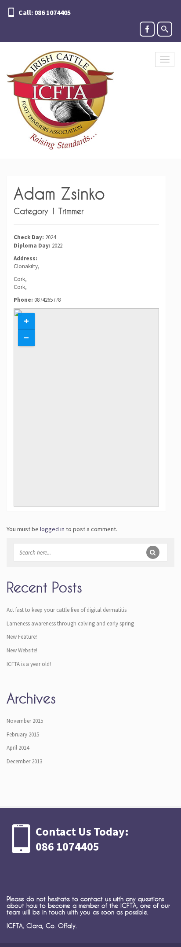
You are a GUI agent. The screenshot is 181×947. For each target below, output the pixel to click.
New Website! (22, 650)
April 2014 (18, 747)
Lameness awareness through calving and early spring (70, 623)
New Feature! (22, 636)
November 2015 (25, 721)
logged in (52, 529)
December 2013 (24, 761)
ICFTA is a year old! (29, 664)
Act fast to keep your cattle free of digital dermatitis (67, 610)
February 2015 (23, 734)
